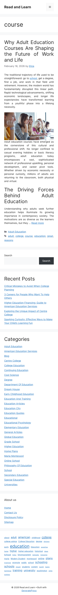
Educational (10, 418)
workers (7, 575)
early (6, 547)
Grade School (12, 441)
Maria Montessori (14, 456)
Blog (6, 356)
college (19, 236)
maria (6, 558)
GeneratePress (29, 590)
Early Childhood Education (19, 394)
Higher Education (14, 446)
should (18, 567)
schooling (41, 562)
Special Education (14, 479)
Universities (10, 484)
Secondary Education (16, 475)
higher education (25, 551)
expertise (44, 547)
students (26, 567)
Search (8, 255)
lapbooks (35, 555)
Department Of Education (18, 384)
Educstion (35, 547)
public (24, 562)
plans (49, 558)
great (50, 236)
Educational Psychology (17, 422)
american (24, 537)
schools (9, 566)
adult (11, 236)
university (29, 570)
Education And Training (17, 398)
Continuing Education (16, 370)
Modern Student (18, 558)
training (17, 570)
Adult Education (17, 231)
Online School (12, 460)
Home (7, 507)
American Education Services (20, 351)
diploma (46, 541)
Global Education (14, 437)
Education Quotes (14, 413)
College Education (14, 365)
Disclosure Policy (13, 517)
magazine (43, 555)
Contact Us (10, 512)
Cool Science (11, 375)
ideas (46, 551)
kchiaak (7, 555)
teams (47, 567)
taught (41, 567)
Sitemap (9, 522)
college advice (10, 541)
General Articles (13, 432)
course (29, 236)
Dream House (12, 389)
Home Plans (11, 451)
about (6, 537)
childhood (36, 537)
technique (7, 571)
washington (42, 571)
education (40, 236)
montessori (32, 558)
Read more (37, 223)
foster (6, 551)
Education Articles (14, 403)
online (41, 558)
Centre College (12, 360)
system (34, 567)
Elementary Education (16, 427)
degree (39, 541)
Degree (8, 379)
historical (39, 551)
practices (7, 563)
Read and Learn (17, 7)
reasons (8, 240)
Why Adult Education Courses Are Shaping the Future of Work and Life (29, 51)
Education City (12, 408)
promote (16, 562)
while (50, 571)
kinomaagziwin (24, 555)
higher (13, 551)
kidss (14, 555)
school (33, 78)
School (8, 470)
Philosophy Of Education (18, 465)
